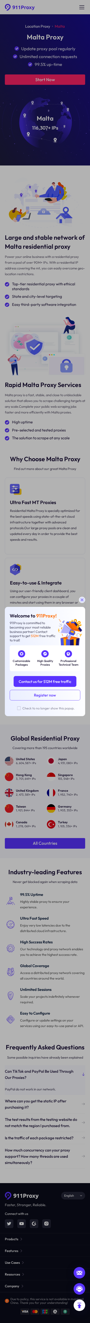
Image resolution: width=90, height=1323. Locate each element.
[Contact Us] (79, 1289)
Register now (45, 695)
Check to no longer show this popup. (48, 708)
